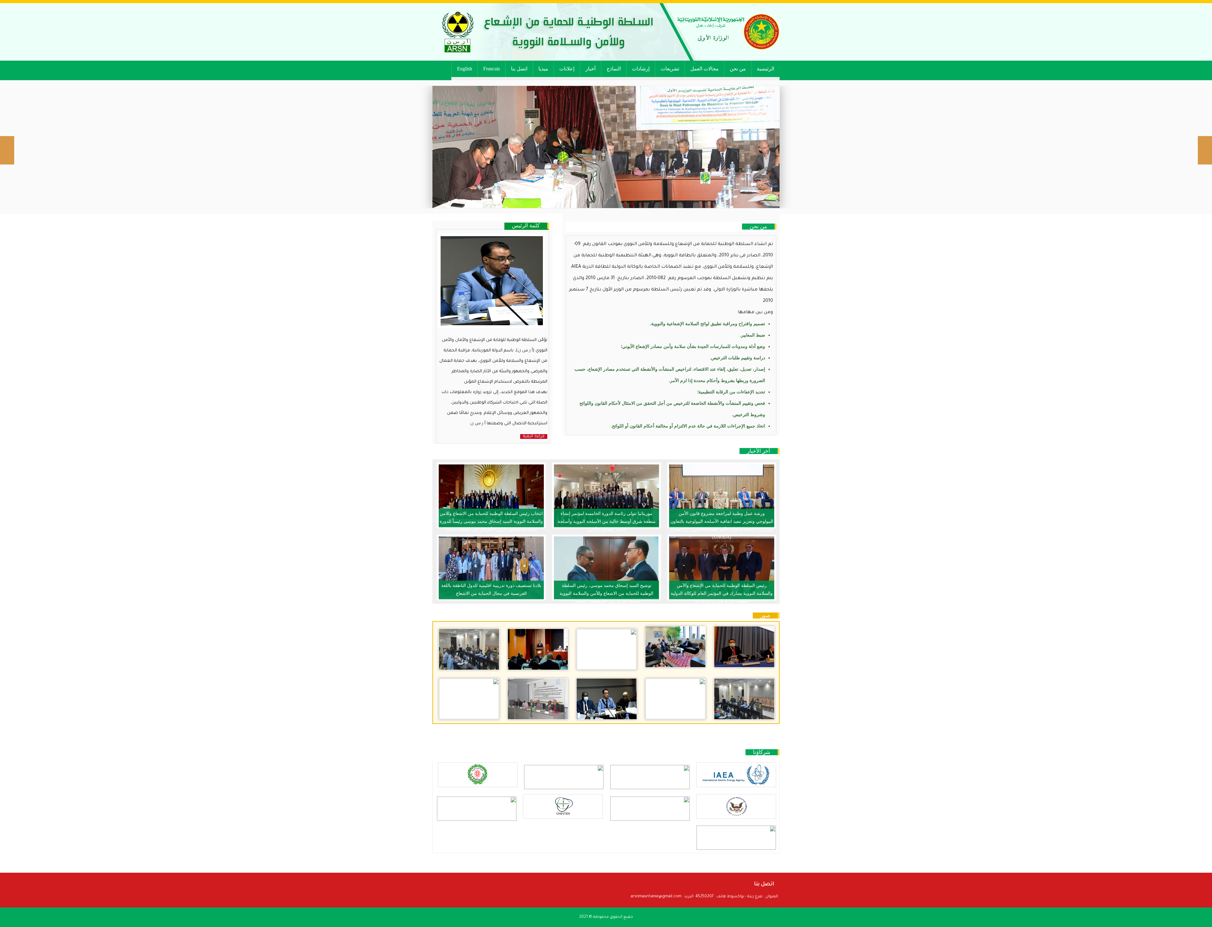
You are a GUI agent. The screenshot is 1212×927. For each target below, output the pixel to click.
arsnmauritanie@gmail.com (656, 896)
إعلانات (566, 68)
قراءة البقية (533, 436)
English (464, 68)
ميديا (543, 68)
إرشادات (641, 68)
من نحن (738, 68)
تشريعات (670, 68)
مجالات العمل (704, 68)
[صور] (745, 646)
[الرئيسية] (606, 32)
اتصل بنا (519, 68)
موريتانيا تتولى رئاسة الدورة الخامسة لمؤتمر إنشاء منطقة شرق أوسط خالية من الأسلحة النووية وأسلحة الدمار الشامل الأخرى (607, 519)
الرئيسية (765, 68)
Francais (491, 68)
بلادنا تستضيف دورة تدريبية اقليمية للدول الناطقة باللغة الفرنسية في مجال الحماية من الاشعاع (491, 589)
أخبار (590, 68)
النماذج (614, 68)
